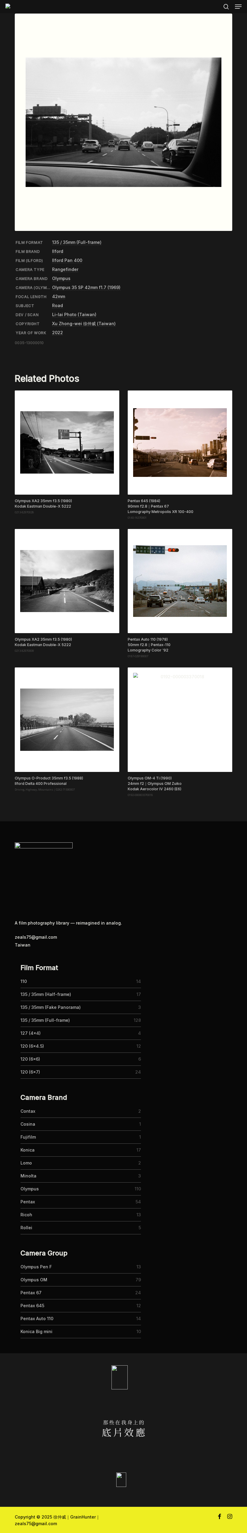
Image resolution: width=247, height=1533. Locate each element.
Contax (27, 1111)
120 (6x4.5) (32, 1046)
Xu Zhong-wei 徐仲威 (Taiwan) (84, 323)
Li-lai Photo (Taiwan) (74, 314)
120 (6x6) (30, 1059)
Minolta (28, 1175)
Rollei (26, 1227)
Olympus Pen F (36, 1266)
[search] (226, 7)
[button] (238, 7)
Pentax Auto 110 (36, 1318)
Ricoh (26, 1214)
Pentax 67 (31, 1292)
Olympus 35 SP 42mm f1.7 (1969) (86, 287)
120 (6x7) (30, 1071)
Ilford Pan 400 (67, 260)
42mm (58, 296)
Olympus (61, 278)
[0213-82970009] (67, 581)
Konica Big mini (36, 1331)
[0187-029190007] (180, 581)
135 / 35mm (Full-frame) (77, 242)
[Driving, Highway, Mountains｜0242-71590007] (67, 719)
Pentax (27, 1201)
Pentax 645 (32, 1305)
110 (23, 981)
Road (57, 305)
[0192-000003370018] (180, 719)
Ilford (57, 251)
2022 (57, 332)
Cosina (27, 1124)
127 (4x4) (30, 1033)
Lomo (26, 1162)
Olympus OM (33, 1279)
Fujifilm (28, 1137)
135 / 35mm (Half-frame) (45, 994)
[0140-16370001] (180, 442)
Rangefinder (65, 269)
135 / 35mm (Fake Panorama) (50, 1007)
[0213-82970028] (67, 442)
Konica (27, 1149)
